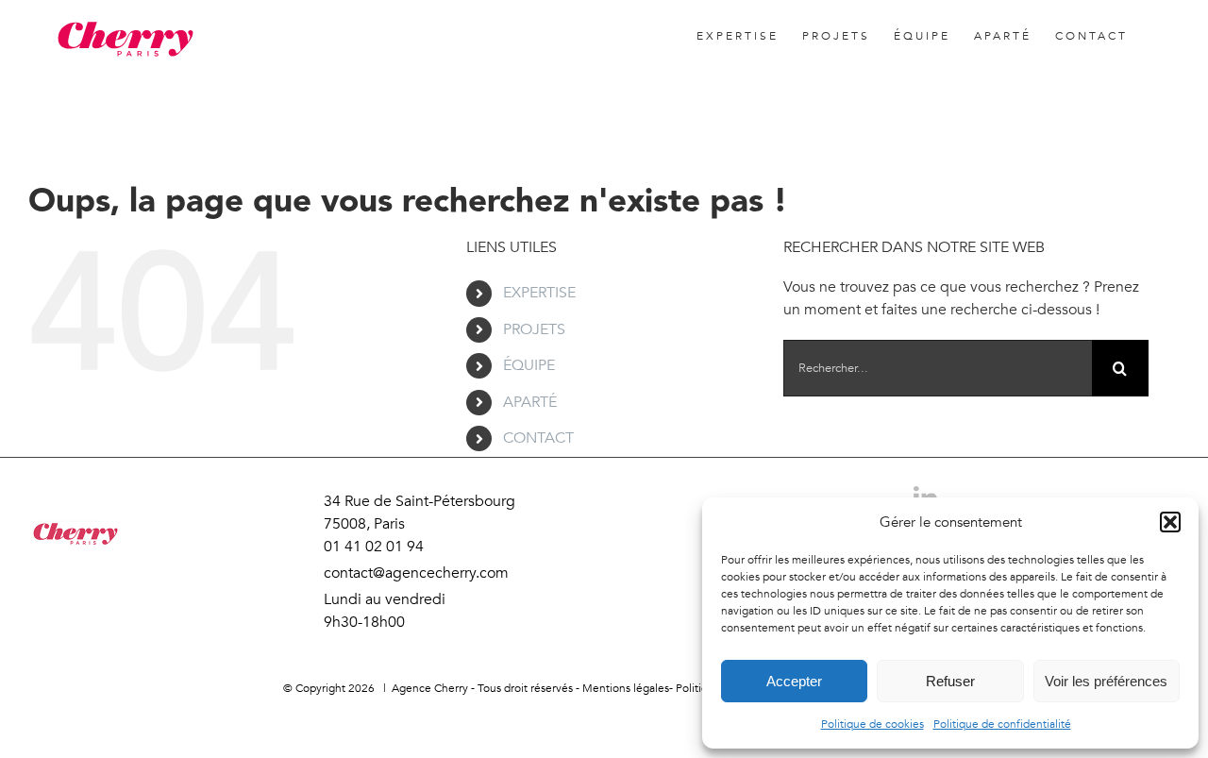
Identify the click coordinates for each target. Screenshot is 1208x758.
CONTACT (538, 438)
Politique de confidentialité (1002, 724)
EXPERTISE (539, 292)
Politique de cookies (872, 724)
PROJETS (534, 329)
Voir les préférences (1106, 681)
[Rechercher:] (937, 367)
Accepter (794, 681)
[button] (1170, 522)
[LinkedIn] (604, 725)
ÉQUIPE (529, 365)
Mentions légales (625, 688)
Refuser (950, 681)
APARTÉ (530, 402)
